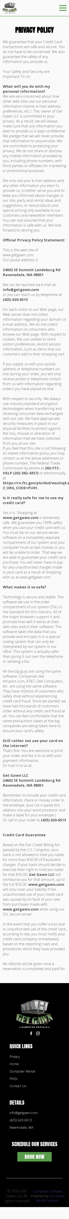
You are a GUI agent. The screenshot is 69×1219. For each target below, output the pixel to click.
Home (14, 1064)
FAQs (13, 1078)
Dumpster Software (47, 1191)
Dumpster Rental (22, 1071)
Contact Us (18, 1086)
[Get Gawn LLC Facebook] (31, 1034)
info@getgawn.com (24, 1113)
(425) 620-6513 (21, 1120)
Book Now (34, 1156)
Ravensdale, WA (21, 1127)
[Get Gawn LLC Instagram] (38, 1034)
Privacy (15, 1056)
